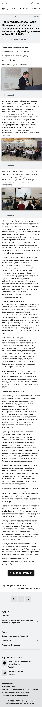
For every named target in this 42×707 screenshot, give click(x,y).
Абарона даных (8, 683)
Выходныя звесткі (9, 686)
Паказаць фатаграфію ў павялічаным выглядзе (22, 79)
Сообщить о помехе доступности (15, 696)
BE (3, 3)
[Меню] (37, 3)
